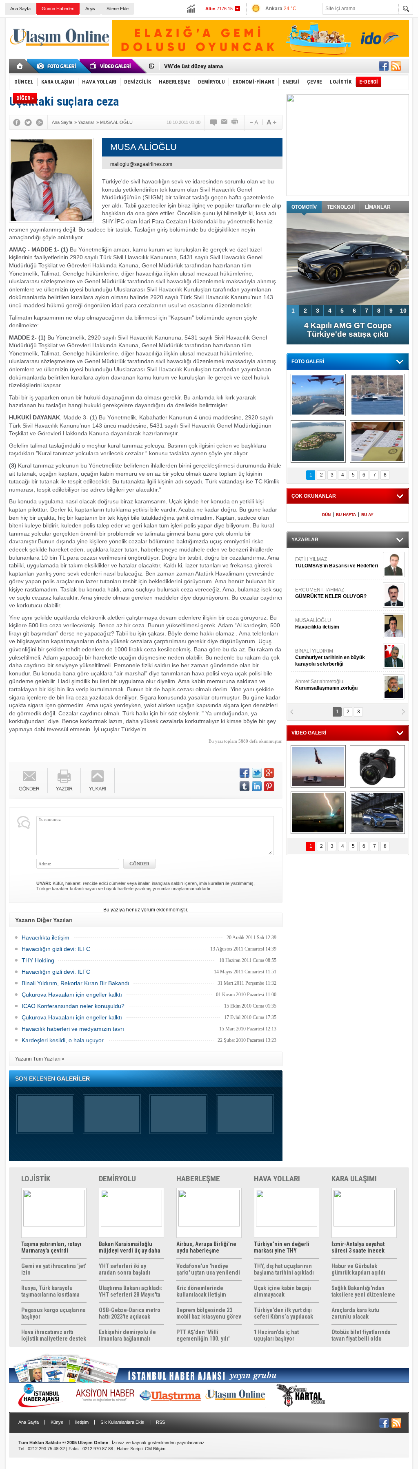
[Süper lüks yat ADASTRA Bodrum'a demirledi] (377, 395)
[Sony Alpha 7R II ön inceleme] (377, 766)
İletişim (82, 1422)
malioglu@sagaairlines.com (141, 164)
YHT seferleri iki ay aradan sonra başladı (124, 1269)
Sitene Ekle (118, 8)
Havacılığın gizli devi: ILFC (56, 949)
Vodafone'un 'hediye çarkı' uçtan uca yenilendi (208, 1269)
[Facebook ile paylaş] (384, 66)
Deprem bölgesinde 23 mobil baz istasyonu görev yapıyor (208, 1313)
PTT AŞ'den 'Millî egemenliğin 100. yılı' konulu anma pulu (202, 1335)
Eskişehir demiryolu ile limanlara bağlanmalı (127, 1335)
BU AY (367, 514)
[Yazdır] (235, 122)
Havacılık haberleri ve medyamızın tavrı (73, 1029)
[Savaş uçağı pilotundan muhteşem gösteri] (318, 766)
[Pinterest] (269, 786)
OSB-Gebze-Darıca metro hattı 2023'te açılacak (129, 1313)
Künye (57, 1422)
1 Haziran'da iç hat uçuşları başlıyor (276, 1335)
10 (403, 310)
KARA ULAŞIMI (354, 1178)
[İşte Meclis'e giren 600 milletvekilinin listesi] (377, 441)
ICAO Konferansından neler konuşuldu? (73, 1006)
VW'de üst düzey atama (193, 63)
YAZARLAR (304, 540)
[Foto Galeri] (57, 66)
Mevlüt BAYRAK (325, 562)
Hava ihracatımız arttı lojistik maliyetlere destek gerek (53, 1335)
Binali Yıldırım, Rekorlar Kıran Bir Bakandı (75, 983)
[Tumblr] (244, 786)
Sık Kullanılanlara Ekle (122, 1422)
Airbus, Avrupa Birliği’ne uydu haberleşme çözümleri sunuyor (206, 1247)
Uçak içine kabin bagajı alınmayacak (282, 1291)
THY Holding (38, 960)
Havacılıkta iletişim (45, 937)
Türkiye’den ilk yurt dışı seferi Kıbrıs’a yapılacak (283, 1313)
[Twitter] (28, 122)
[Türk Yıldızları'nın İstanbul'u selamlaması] (318, 395)
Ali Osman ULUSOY (317, 654)
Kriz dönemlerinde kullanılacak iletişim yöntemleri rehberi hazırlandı (201, 1291)
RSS (160, 1422)
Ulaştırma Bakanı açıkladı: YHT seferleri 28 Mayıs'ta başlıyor (130, 1291)
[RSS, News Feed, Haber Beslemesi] (396, 66)
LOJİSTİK (35, 1178)
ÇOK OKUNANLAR (313, 496)
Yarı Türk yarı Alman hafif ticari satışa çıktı (348, 329)
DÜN (326, 514)
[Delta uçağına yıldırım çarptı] (318, 813)
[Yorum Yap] (214, 122)
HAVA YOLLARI (277, 1178)
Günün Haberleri (58, 8)
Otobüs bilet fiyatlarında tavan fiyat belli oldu (361, 1335)
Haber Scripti (129, 1448)
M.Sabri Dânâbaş (321, 593)
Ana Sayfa (20, 8)
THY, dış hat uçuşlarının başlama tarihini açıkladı (284, 1269)
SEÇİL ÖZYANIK (313, 685)
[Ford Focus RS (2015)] (377, 813)
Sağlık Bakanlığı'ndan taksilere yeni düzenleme (363, 1291)
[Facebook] (16, 122)
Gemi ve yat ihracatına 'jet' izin (53, 1269)
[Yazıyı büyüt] (271, 122)
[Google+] (39, 122)
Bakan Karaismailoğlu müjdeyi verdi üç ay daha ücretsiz (129, 1247)
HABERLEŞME (198, 1178)
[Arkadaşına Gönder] (224, 122)
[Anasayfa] (20, 66)
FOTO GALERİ (307, 361)
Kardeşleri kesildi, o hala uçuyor (63, 1040)
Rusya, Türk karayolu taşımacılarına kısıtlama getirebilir (50, 1291)
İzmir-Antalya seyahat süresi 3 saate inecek (358, 1247)
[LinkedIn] (257, 786)
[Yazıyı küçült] (253, 122)
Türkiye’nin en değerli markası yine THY (281, 1247)
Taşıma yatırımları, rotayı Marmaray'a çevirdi (51, 1247)
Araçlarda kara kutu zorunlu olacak (355, 1313)
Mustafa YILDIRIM (336, 624)
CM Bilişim (155, 1448)
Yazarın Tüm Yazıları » (39, 1059)
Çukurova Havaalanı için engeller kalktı (72, 994)
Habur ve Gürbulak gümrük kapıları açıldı (358, 1269)
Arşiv (90, 8)
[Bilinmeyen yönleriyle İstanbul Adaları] (318, 441)
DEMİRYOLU (117, 1178)
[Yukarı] (98, 780)
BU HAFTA (346, 514)
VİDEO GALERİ (308, 733)
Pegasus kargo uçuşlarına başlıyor (53, 1313)
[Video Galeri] (111, 66)
